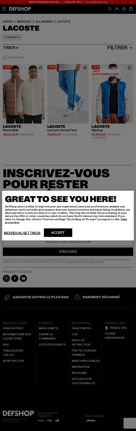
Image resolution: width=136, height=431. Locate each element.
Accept (58, 232)
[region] (68, 215)
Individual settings (22, 233)
